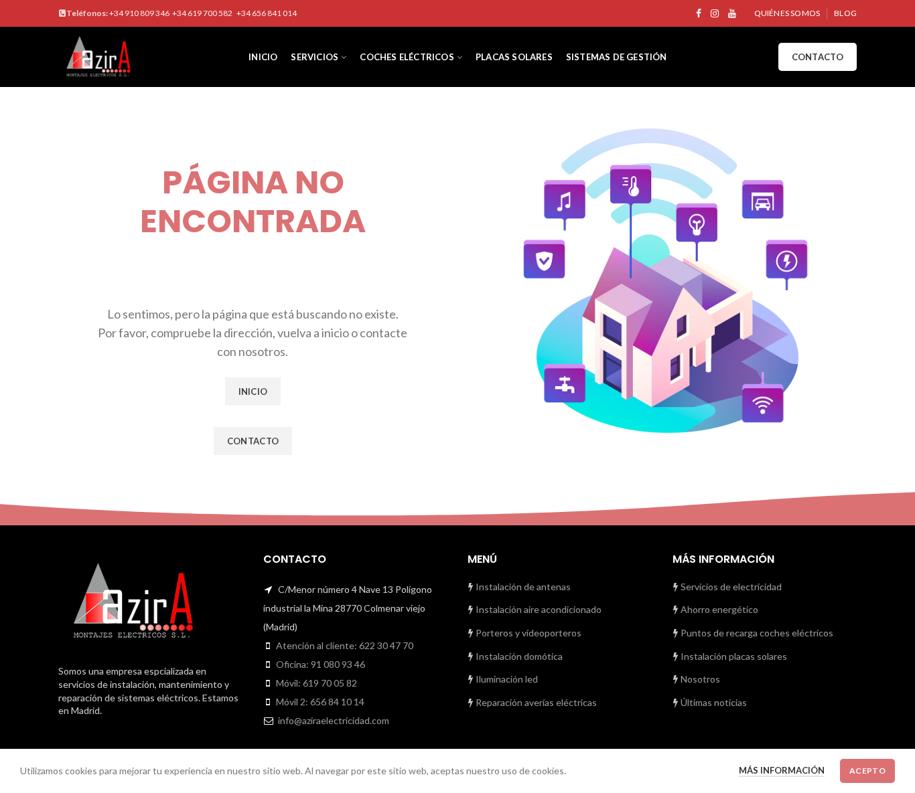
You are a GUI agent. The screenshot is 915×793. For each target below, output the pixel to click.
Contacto (817, 57)
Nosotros (699, 679)
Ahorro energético (718, 609)
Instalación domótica (518, 656)
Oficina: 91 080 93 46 (320, 664)
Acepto (867, 771)
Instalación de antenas (522, 586)
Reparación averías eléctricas (535, 702)
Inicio (253, 391)
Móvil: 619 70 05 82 (316, 683)
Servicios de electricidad (730, 586)
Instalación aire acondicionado (538, 609)
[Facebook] (698, 13)
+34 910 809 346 (139, 13)
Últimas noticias (713, 702)
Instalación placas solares (733, 656)
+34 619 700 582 (203, 13)
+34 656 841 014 (266, 13)
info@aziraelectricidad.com (333, 720)
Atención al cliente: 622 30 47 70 (344, 645)
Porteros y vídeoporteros (527, 632)
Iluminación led (506, 679)
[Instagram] (714, 13)
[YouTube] (732, 13)
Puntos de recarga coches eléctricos (756, 632)
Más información (782, 770)
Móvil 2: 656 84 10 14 (320, 701)
